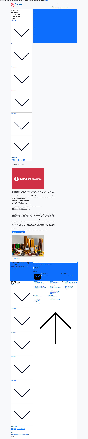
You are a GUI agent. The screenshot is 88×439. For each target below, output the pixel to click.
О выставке (13, 20)
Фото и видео (37, 36)
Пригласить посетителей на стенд (42, 21)
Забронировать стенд (39, 18)
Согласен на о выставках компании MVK (58, 276)
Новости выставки (38, 33)
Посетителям (13, 66)
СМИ (36, 268)
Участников (37, 267)
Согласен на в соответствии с (58, 274)
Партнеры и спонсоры (39, 13)
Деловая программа (39, 41)
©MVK (12, 432)
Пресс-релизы (38, 35)
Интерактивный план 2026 (40, 28)
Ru (52, 6)
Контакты (37, 16)
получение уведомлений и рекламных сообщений (58, 275)
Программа (13, 113)
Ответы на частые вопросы (40, 14)
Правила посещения (39, 29)
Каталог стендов (38, 19)
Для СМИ (37, 37)
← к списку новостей (16, 258)
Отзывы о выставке (39, 12)
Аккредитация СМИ (39, 39)
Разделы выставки (38, 9)
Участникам (13, 43)
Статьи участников (39, 34)
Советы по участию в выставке (41, 20)
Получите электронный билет (18, 232)
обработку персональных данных (54, 273)
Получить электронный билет (41, 26)
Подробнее (47, 0)
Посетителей (37, 266)
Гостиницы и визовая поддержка (41, 24)
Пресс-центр (13, 90)
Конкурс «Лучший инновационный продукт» (44, 22)
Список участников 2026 (40, 11)
